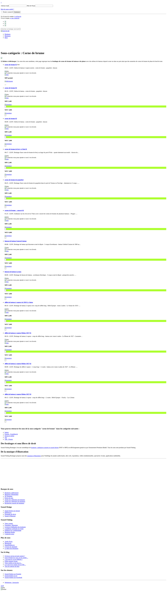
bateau (7, 432)
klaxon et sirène (9, 436)
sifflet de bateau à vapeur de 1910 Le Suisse (19, 302)
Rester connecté (8, 12)
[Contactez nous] (5, 21)
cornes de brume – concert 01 (14, 210)
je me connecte (14, 18)
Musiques (8, 36)
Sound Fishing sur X (11, 576)
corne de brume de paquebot (14, 180)
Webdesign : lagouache (12, 582)
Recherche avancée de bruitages (14, 503)
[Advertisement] (83, 44)
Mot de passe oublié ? (7, 9)
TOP (2, 586)
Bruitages (7, 34)
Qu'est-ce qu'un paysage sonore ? (15, 556)
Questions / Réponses (11, 525)
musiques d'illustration (34, 456)
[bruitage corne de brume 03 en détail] (7, 128)
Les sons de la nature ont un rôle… (15, 565)
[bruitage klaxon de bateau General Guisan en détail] (7, 251)
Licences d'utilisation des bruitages (15, 527)
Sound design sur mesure (12, 511)
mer (6, 437)
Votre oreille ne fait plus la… (13, 563)
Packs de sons (9, 498)
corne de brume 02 (11, 88)
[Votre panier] (5, 25)
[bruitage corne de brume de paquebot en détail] (7, 190)
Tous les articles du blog (12, 566)
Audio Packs (8, 541)
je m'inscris (17, 16)
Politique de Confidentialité (13, 530)
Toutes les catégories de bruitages (15, 500)
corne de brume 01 (11, 64)
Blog (6, 37)
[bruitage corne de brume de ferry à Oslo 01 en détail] (7, 159)
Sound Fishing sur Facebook (13, 577)
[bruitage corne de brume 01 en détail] (7, 75)
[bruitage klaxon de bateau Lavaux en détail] (7, 282)
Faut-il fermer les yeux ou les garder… (16, 558)
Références (8, 512)
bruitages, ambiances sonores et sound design (45, 447)
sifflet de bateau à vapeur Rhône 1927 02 (18, 363)
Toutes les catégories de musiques (15, 501)
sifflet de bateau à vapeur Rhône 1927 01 (18, 333)
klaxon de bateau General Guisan (15, 241)
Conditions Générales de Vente (14, 529)
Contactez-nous (9, 534)
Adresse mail (5, 6)
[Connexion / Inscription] (5, 23)
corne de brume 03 (11, 118)
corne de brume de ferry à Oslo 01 (16, 149)
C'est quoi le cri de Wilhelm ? (14, 559)
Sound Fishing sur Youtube (13, 574)
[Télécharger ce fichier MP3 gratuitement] (9, 81)
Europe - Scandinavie (11, 434)
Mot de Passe (31, 6)
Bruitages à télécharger (12, 493)
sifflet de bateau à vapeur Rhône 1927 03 (18, 394)
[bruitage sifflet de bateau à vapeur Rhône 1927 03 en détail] (7, 404)
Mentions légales (10, 532)
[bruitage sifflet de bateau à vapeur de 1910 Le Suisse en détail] (7, 312)
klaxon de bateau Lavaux (13, 272)
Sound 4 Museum (10, 516)
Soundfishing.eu (10, 545)
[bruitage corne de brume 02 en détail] (7, 98)
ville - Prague (9, 439)
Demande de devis (10, 514)
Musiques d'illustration (11, 494)
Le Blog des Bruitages (11, 548)
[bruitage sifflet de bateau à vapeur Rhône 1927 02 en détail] (7, 374)
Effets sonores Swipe (11, 561)
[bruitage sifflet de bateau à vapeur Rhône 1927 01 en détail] (7, 343)
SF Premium (8, 496)
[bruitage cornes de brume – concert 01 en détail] (7, 220)
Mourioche (8, 543)
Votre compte (9, 523)
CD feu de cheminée (11, 547)
